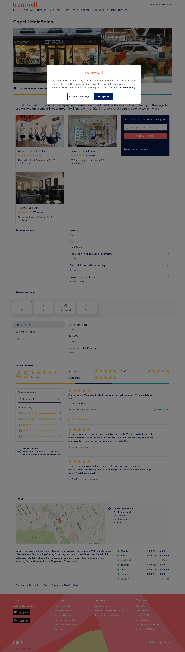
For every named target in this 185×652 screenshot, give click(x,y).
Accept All (103, 96)
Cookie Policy (127, 87)
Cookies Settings (79, 96)
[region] (94, 84)
